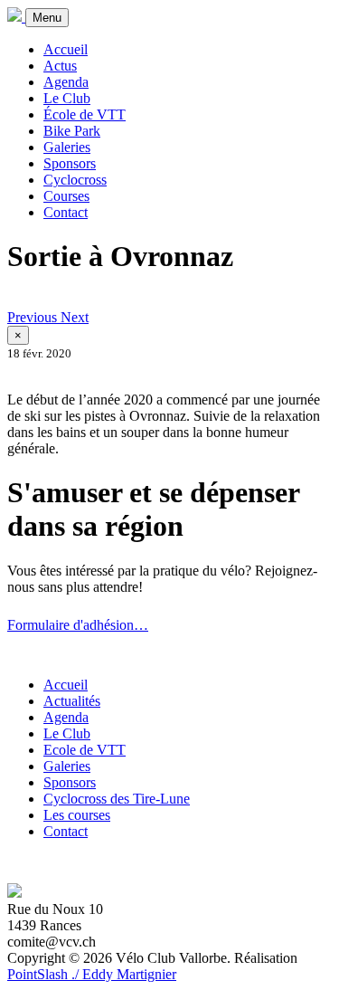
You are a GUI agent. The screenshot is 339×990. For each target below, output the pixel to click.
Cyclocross (75, 179)
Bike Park (71, 130)
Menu (47, 17)
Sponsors (69, 163)
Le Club (66, 98)
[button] (34, 317)
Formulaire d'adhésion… (77, 625)
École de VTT (84, 114)
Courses (66, 196)
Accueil (65, 49)
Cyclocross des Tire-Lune (116, 798)
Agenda (66, 82)
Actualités (71, 701)
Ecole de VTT (84, 749)
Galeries (66, 147)
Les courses (76, 815)
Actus (60, 65)
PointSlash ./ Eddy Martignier (91, 974)
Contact (65, 212)
